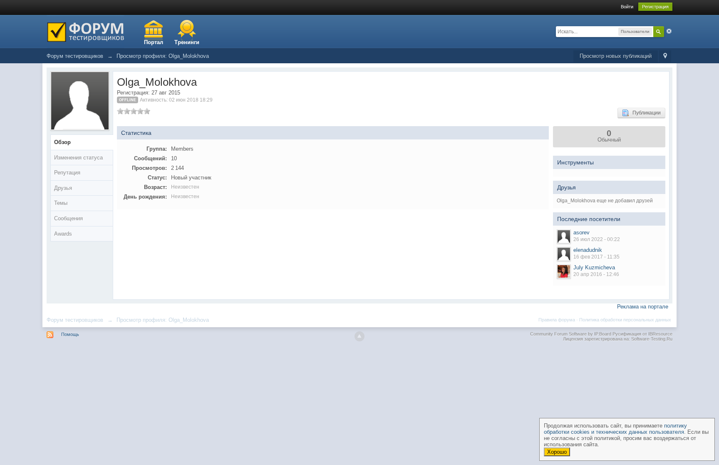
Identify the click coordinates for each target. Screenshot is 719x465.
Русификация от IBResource (641, 333)
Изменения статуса (78, 157)
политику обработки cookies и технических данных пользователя (615, 429)
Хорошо (557, 452)
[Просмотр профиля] (564, 236)
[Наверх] (359, 336)
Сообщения (68, 218)
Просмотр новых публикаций (616, 56)
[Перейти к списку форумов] (85, 31)
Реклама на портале (642, 306)
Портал (153, 42)
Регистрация (655, 6)
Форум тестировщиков (75, 320)
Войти (627, 6)
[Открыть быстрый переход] (665, 56)
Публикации (645, 113)
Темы (60, 203)
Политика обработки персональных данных (625, 319)
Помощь (70, 334)
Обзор (62, 142)
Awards (63, 234)
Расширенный (669, 31)
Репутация (67, 172)
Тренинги (186, 42)
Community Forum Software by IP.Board (570, 333)
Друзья (63, 188)
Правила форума (556, 319)
